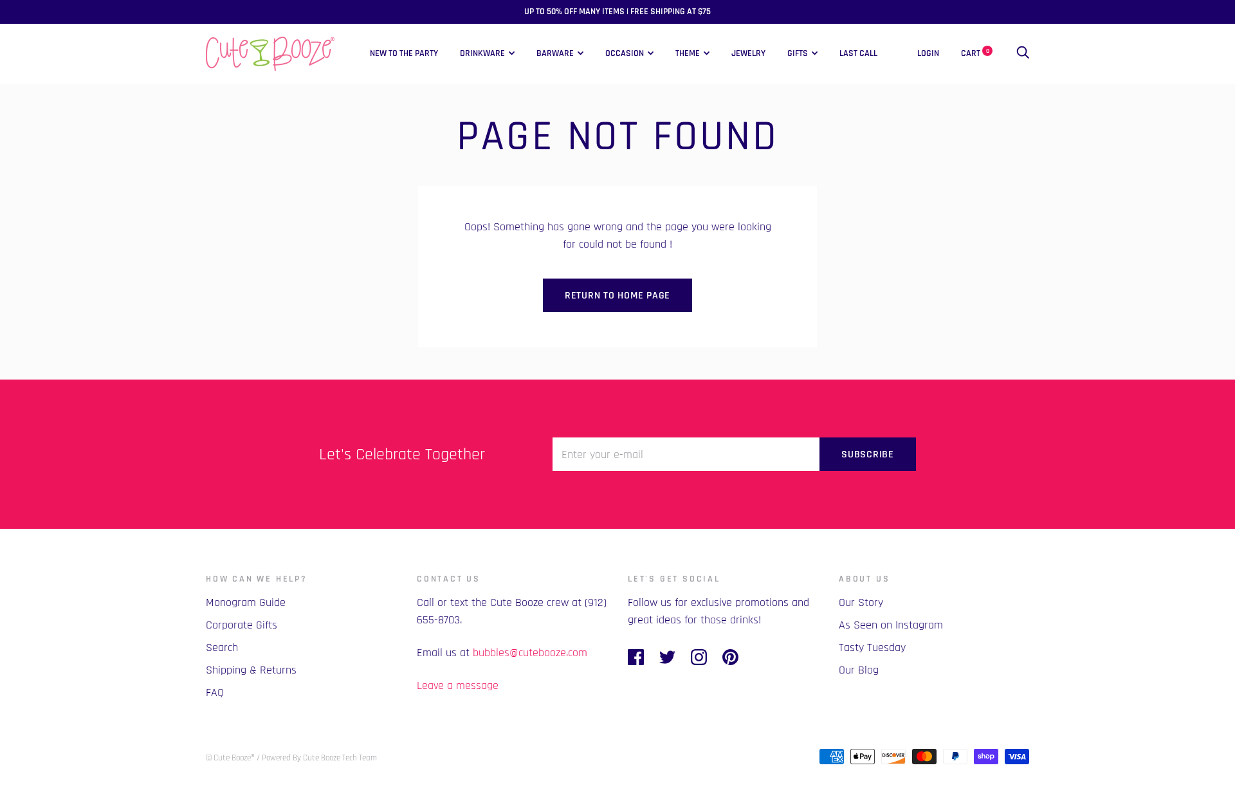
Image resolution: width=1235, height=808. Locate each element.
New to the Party (404, 53)
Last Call (858, 53)
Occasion (624, 53)
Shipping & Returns (251, 670)
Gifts (797, 53)
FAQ (215, 692)
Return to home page (617, 295)
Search (222, 647)
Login (928, 53)
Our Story (861, 602)
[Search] (1022, 53)
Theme (687, 53)
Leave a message (458, 685)
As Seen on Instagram (891, 625)
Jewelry (748, 53)
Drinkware (482, 53)
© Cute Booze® (230, 758)
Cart (975, 53)
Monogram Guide (246, 602)
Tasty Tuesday (872, 647)
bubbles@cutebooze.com (530, 652)
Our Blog (859, 670)
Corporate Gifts (241, 625)
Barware (555, 53)
